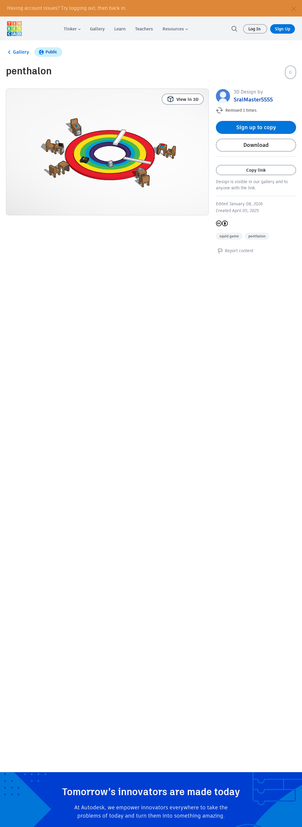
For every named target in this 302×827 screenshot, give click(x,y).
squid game (229, 236)
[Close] (293, 8)
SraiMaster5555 (253, 99)
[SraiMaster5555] (223, 95)
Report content (239, 251)
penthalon (256, 236)
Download (256, 145)
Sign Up (282, 29)
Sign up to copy (256, 127)
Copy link (256, 170)
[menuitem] (72, 28)
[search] (234, 28)
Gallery (21, 52)
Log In (255, 29)
